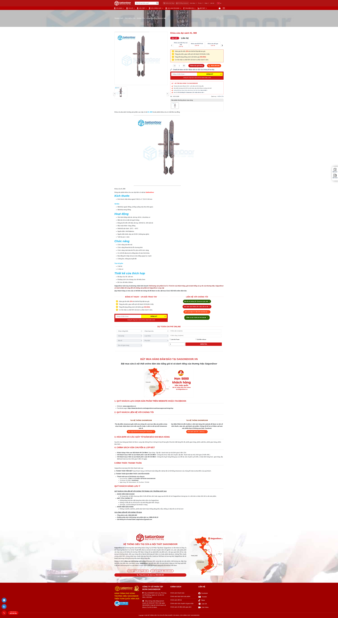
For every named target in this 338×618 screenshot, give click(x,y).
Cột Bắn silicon (201, 339)
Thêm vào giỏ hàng (196, 65)
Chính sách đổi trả (176, 600)
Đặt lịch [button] (335, 171)
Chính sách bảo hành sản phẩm (180, 596)
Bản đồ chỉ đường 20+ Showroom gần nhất (196, 301)
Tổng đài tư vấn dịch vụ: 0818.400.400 (151, 575)
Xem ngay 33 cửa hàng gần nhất (138, 571)
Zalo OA (204, 604)
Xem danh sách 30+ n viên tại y (196, 431)
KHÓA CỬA (141, 18)
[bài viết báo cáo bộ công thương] (127, 603)
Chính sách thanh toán (177, 593)
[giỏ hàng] (219, 8)
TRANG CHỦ (118, 18)
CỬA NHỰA (119, 8)
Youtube (204, 596)
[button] (4, 600)
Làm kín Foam (175, 339)
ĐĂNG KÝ (209, 74)
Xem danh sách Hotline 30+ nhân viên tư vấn (196, 306)
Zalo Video (205, 607)
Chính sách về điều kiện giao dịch (180, 607)
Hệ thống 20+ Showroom (185, 92)
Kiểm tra (203, 344)
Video (206, 3)
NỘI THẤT (202, 8)
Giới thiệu (192, 3)
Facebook (204, 593)
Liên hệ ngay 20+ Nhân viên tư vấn (162, 571)
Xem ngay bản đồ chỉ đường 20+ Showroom (140, 431)
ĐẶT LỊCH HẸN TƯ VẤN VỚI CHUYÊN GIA (196, 312)
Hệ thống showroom (183, 3)
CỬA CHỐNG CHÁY (156, 8)
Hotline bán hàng (169, 3)
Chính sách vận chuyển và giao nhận (181, 603)
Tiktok (203, 600)
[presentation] (115, 94)
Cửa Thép (142, 8)
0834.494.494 (215, 65)
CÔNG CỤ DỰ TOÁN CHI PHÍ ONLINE (196, 317)
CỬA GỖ (130, 8)
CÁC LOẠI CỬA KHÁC (173, 8)
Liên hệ (212, 3)
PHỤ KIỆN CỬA (189, 8)
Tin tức (200, 3)
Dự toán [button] (335, 177)
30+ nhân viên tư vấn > (198, 92)
